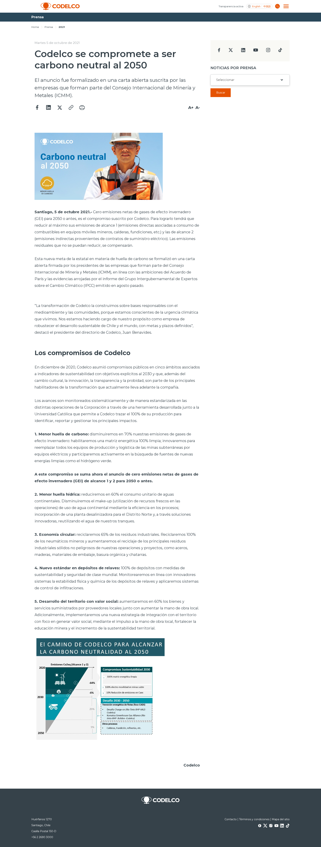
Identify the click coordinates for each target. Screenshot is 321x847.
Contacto (231, 819)
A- (197, 107)
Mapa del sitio (281, 819)
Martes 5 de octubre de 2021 (57, 43)
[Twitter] (59, 107)
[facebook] (219, 51)
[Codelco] (60, 6)
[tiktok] (280, 51)
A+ (191, 107)
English (256, 6)
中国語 (267, 6)
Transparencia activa (231, 6)
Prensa (49, 26)
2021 (62, 26)
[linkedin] (243, 51)
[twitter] (230, 51)
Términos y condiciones (254, 819)
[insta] (268, 51)
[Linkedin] (48, 107)
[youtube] (255, 51)
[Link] (71, 107)
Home (35, 26)
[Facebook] (37, 107)
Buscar (220, 92)
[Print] (82, 107)
